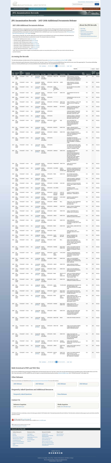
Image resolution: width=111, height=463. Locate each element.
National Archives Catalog (18, 438)
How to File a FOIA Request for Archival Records (48, 445)
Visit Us (73, 8)
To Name (55, 74)
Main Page (83, 28)
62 (62, 66)
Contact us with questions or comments (19, 426)
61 (60, 66)
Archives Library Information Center (18, 444)
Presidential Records (17, 440)
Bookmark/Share (90, 1)
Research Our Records (19, 8)
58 (54, 66)
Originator (88, 74)
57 (52, 66)
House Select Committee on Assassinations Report (87, 34)
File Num (50, 74)
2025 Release (18, 384)
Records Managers (31, 439)
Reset (97, 68)
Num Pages (83, 73)
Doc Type (43, 74)
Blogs (59, 453)
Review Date (98, 73)
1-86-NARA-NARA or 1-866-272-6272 (55, 461)
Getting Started (45, 434)
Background (83, 30)
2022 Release (61, 384)
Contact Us (96, 1)
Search (97, 4)
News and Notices (60, 434)
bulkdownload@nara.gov (63, 373)
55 (49, 66)
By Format (15, 435)
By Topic (14, 434)
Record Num (17, 73)
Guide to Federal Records (47, 438)
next (68, 66)
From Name (62, 74)
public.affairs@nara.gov (65, 406)
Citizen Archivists (82, 1)
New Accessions (60, 435)
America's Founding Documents (91, 8)
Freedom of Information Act (59, 457)
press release (33, 39)
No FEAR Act (67, 457)
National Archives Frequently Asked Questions (47, 436)
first (40, 66)
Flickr (61, 453)
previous (44, 66)
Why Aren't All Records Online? (48, 442)
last (71, 66)
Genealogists (30, 434)
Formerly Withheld (28, 73)
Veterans (29, 441)
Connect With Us (55, 451)
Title (68, 74)
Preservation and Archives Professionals (32, 437)
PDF (36, 77)
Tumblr (55, 453)
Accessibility (44, 457)
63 (63, 66)
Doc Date (37, 74)
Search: (75, 68)
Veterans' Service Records (37, 8)
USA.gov (71, 457)
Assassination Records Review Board (89, 36)
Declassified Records (46, 439)
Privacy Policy (50, 457)
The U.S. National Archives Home (29, 4)
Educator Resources (55, 8)
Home (14, 15)
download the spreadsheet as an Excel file (57, 60)
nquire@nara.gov (20, 406)
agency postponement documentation (39, 380)
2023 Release (40, 384)
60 (58, 66)
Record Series (93, 72)
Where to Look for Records (47, 441)
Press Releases (62, 394)
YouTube (57, 453)
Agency (32, 74)
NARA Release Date (22, 73)
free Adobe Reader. (26, 419)
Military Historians (30, 435)
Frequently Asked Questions (23, 394)
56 (50, 66)
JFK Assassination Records (30, 15)
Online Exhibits (15, 445)
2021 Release (83, 384)
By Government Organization (18, 437)
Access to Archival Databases (18, 441)
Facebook (49, 453)
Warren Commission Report (87, 31)
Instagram (53, 453)
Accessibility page (42, 420)
